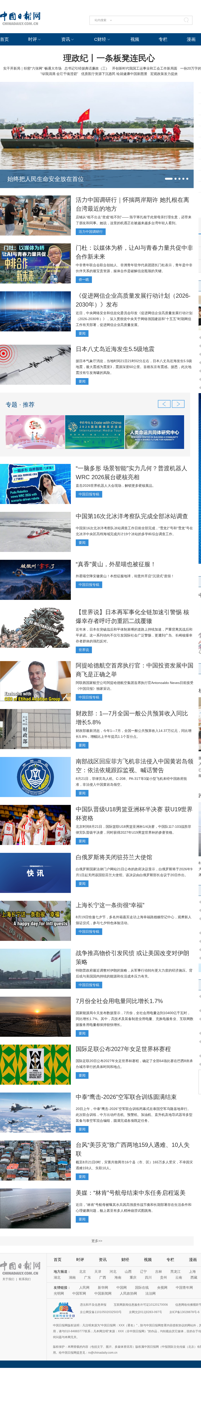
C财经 (100, 39)
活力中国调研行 (91, 232)
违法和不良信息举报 (93, 1304)
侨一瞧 (84, 279)
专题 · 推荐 (20, 404)
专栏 (163, 39)
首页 (4, 39)
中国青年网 (184, 1287)
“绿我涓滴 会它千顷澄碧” (59, 74)
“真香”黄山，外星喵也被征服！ (116, 564)
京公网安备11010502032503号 (101, 1312)
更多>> (96, 1241)
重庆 (133, 1277)
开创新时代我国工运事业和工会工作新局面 (144, 68)
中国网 (121, 1287)
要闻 (82, 333)
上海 (192, 1271)
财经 (125, 1260)
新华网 (103, 1287)
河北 (113, 1271)
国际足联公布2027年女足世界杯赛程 (123, 1049)
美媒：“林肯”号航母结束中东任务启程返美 (131, 1192)
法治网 (150, 1293)
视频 (134, 39)
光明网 (59, 1293)
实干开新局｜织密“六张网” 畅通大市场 (32, 68)
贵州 (163, 1277)
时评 (32, 39)
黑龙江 (175, 1271)
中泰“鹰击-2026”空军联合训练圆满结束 (126, 1097)
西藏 (193, 1277)
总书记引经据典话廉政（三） (86, 68)
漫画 (191, 39)
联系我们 (25, 1279)
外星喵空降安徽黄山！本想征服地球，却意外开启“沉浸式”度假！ (125, 576)
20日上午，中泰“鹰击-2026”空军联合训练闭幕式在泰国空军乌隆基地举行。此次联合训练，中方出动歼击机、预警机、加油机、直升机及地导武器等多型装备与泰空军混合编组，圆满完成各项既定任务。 (134, 1115)
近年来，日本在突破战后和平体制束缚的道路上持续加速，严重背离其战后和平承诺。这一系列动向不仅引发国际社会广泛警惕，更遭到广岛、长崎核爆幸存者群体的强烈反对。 (134, 635)
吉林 (158, 1271)
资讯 (65, 39)
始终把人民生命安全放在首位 (45, 179)
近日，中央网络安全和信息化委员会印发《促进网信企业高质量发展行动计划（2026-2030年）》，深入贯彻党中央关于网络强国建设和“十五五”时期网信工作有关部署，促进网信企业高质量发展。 (134, 319)
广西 (102, 1277)
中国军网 (79, 1293)
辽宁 (143, 1271)
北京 (82, 1271)
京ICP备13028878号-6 (184, 1312)
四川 (148, 1277)
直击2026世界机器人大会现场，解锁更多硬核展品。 (116, 486)
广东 (87, 1277)
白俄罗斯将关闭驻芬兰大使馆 (114, 857)
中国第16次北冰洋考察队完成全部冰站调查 (132, 516)
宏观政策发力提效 (164, 74)
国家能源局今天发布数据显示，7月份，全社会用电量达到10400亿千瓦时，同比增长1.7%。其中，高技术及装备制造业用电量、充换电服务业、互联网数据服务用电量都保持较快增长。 (134, 1019)
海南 (117, 1277)
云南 (178, 1277)
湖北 (57, 1277)
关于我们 (8, 1279)
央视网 (162, 1287)
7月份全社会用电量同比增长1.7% (119, 1001)
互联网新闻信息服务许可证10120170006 (141, 1304)
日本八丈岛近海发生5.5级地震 (115, 349)
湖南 (72, 1277)
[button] (169, 179)
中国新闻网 (103, 1293)
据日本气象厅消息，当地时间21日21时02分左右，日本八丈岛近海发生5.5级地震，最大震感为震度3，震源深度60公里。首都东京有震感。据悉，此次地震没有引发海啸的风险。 (134, 367)
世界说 (84, 650)
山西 (128, 1271)
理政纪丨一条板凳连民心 (109, 58)
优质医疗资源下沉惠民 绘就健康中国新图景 (114, 74)
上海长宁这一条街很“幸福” (110, 905)
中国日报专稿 (89, 494)
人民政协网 (128, 1293)
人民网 (84, 1287)
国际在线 (142, 1287)
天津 (97, 1271)
